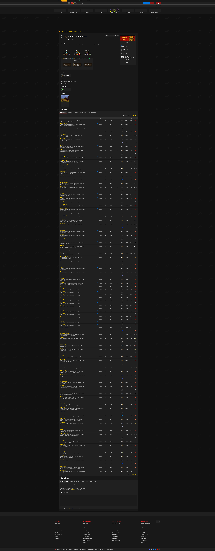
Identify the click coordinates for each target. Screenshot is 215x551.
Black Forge (62, 189)
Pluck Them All (62, 462)
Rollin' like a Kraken (63, 377)
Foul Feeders (62, 348)
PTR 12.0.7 (75, 3)
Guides (89, 5)
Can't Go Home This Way (64, 333)
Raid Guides (57, 532)
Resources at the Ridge (64, 256)
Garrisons (66, 31)
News (56, 5)
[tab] (63, 112)
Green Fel (61, 149)
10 (121, 283)
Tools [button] (84, 5)
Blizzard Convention (63, 123)
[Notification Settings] (156, 6)
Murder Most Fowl (63, 370)
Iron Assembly (62, 230)
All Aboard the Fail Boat (64, 411)
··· (84, 0)
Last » (136, 115)
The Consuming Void (63, 175)
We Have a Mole (63, 403)
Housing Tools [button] (62, 5)
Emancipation (62, 223)
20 (134, 220)
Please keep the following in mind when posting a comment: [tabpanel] (73, 496)
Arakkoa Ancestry (63, 119)
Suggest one (130, 63)
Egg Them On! (62, 425)
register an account (74, 508)
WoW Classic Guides (116, 521)
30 (134, 161)
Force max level (81, 58)
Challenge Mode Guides (87, 538)
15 (121, 412)
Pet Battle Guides (86, 534)
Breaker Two (62, 127)
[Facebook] (155, 549)
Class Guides (57, 523)
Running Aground (63, 470)
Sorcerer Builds (144, 540)
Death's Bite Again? (63, 134)
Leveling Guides (58, 527)
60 (121, 135)
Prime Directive (62, 252)
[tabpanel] (98, 295)
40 (121, 187)
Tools (141, 513)
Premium (97, 549)
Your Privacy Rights (83, 549)
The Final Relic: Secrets (64, 327)
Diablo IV (90, 0)
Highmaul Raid (62, 286)
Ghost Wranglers (63, 352)
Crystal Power (62, 422)
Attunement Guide (116, 523)
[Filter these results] (126, 115)
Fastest (87, 58)
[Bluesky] (153, 549)
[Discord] (149, 549)
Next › (133, 115)
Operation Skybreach (63, 374)
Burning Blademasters (64, 130)
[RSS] (159, 549)
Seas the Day (62, 385)
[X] (151, 549)
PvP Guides (114, 534)
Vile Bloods (62, 278)
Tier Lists (57, 536)
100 (121, 120)
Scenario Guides (86, 536)
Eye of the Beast (63, 344)
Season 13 (143, 525)
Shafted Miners (62, 389)
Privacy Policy (103, 549)
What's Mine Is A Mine (64, 182)
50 (134, 338)
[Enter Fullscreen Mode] (154, 6)
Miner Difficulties (63, 448)
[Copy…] (124, 115)
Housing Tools (62, 513)
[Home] (61, 3)
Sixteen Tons (62, 392)
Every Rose (62, 337)
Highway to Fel (62, 226)
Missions (71, 31)
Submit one (130, 60)
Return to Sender (63, 466)
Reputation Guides (86, 532)
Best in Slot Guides (116, 525)
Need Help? (59, 549)
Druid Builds (143, 532)
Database (79, 5)
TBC (76, 0)
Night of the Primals (63, 160)
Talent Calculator (58, 534)
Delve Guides (57, 525)
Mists (81, 0)
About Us (70, 549)
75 (134, 257)
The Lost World (62, 400)
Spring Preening (62, 167)
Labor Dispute (62, 359)
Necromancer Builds (145, 534)
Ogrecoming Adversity (64, 164)
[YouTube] (157, 549)
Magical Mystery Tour (64, 366)
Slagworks (61, 260)
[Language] (160, 6)
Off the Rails (62, 455)
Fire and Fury (62, 429)
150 (134, 135)
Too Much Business (63, 178)
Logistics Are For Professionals (65, 363)
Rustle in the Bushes (63, 381)
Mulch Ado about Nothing (64, 249)
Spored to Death (63, 396)
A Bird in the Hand (63, 407)
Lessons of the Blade (63, 153)
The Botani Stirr (62, 171)
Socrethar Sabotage (63, 274)
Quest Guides (85, 530)
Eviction (61, 340)
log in (69, 508)
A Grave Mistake (63, 329)
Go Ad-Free (101, 5)
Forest (126, 48)
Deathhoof (62, 282)
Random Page (91, 549)
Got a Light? (62, 355)
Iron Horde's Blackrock (64, 437)
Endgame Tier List (144, 527)
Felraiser (61, 141)
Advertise (76, 549)
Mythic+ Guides (58, 528)
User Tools (65, 549)
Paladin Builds (143, 536)
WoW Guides (57, 521)
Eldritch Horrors (62, 138)
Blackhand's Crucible (63, 204)
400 (134, 187)
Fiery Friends (62, 145)
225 (134, 434)
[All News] (56, 1)
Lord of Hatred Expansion (146, 523)
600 (134, 142)
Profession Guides (58, 530)
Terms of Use (110, 549)
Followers (75, 31)
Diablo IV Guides (144, 521)
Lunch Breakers (62, 245)
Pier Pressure (62, 459)
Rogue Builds (143, 538)
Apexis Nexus (62, 186)
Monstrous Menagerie (64, 156)
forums (73, 489)
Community (94, 5)
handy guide (76, 487)
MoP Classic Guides (87, 521)
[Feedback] (158, 6)
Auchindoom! (62, 414)
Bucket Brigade (62, 219)
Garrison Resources (67, 75)
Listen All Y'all (62, 444)
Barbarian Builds (144, 530)
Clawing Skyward (63, 418)
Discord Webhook (71, 5)
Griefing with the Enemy (64, 433)
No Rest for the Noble (64, 451)
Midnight (57, 538)
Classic (70, 0)
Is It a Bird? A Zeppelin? (64, 440)
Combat (79, 31)
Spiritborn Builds (144, 542)
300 (134, 334)
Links (118, 35)
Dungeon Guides (86, 527)
